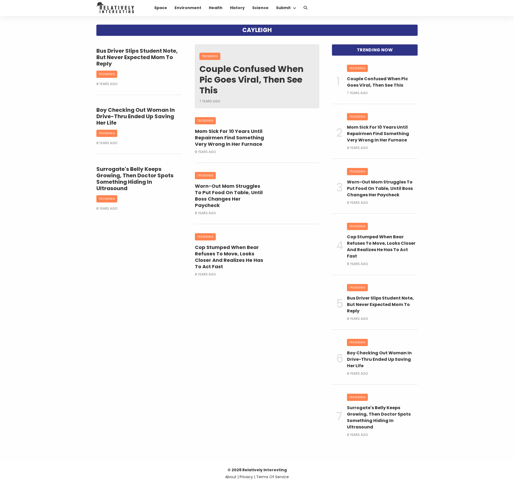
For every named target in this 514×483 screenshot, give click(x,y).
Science (260, 7)
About (230, 477)
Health (215, 7)
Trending (107, 74)
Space (160, 7)
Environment (188, 7)
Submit (283, 7)
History (237, 7)
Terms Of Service (272, 477)
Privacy (246, 477)
